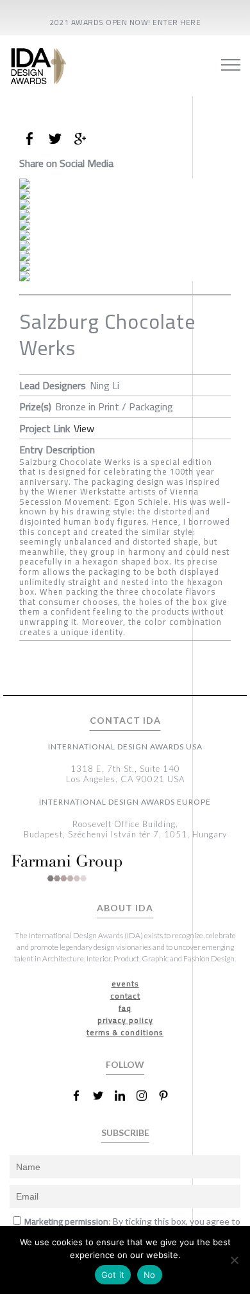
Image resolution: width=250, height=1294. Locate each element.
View (84, 428)
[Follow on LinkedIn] (125, 1095)
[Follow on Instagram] (147, 1095)
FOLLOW (125, 1064)
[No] (234, 1260)
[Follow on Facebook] (81, 1095)
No (150, 1275)
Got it (113, 1275)
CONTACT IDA (125, 720)
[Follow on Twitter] (103, 1095)
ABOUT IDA (125, 908)
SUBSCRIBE (125, 1132)
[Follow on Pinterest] (168, 1095)
